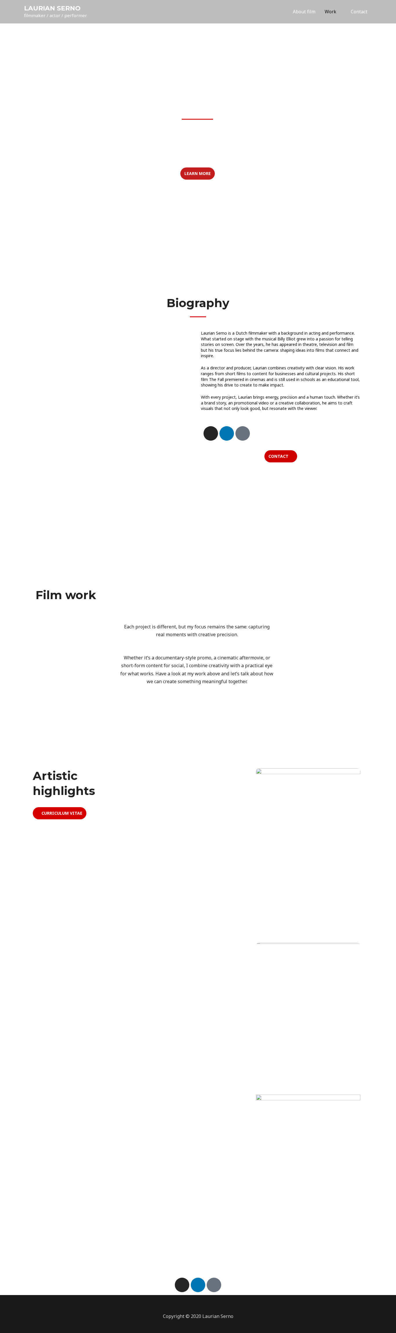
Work (330, 11)
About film (304, 11)
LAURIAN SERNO (52, 8)
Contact (359, 11)
